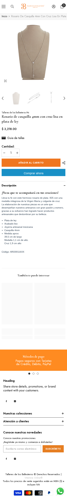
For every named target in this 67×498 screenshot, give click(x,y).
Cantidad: (8, 146)
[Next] (64, 98)
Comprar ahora (33, 173)
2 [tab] (33, 374)
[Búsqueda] (12, 7)
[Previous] (2, 98)
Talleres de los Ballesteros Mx (15, 112)
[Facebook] (6, 401)
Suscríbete (53, 448)
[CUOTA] (62, 163)
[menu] (4, 7)
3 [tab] (38, 374)
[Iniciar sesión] (54, 6)
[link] (17, 331)
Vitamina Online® (34, 478)
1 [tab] (29, 374)
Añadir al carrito (31, 162)
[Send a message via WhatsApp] (60, 491)
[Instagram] (15, 401)
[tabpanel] (33, 360)
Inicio (4, 16)
